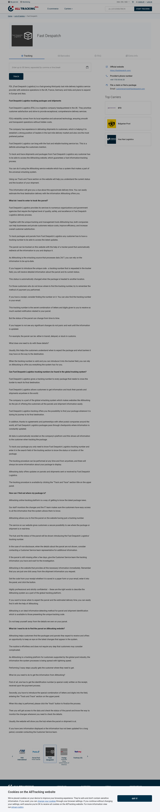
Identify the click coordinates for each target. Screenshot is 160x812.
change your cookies (47, 801)
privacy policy (17, 807)
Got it (135, 798)
